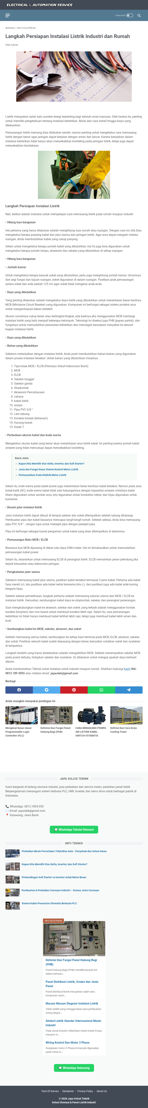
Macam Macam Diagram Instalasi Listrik (72, 1003)
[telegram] (129, 690)
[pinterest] (74, 690)
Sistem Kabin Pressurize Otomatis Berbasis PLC (49, 903)
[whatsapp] (101, 690)
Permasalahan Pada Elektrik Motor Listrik (42, 475)
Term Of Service (50, 1091)
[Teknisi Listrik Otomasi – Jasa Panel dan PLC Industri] (39, 4)
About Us (102, 1091)
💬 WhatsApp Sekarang (74, 1068)
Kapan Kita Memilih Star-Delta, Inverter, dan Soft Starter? (51, 463)
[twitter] (46, 690)
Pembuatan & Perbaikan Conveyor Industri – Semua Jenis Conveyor (60, 890)
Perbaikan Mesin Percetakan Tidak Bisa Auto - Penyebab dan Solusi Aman (64, 851)
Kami (127, 669)
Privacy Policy (85, 1091)
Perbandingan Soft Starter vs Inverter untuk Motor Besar (54, 877)
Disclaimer (68, 1091)
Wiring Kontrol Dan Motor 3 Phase (68, 1042)
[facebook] (19, 690)
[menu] (9, 15)
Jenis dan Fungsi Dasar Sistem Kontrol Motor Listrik (48, 469)
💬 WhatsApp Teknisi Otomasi (74, 829)
